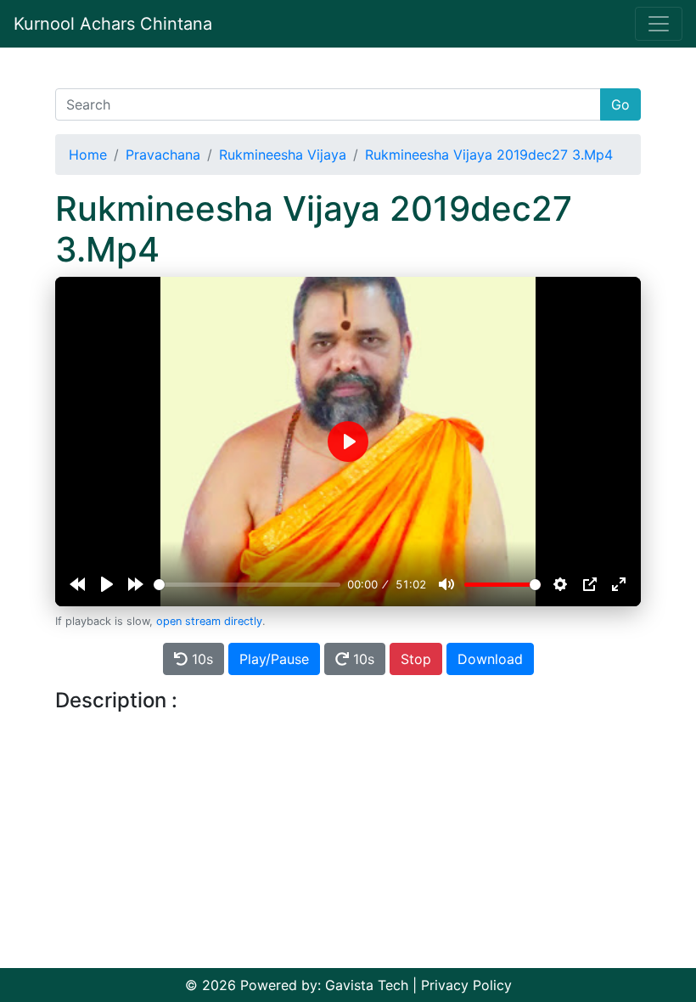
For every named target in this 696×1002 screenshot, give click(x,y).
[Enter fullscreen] (618, 584)
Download (490, 658)
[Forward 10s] (135, 584)
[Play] (107, 584)
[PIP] (589, 584)
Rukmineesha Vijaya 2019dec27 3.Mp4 (489, 154)
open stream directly (209, 621)
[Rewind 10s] (77, 584)
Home (88, 154)
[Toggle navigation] (658, 24)
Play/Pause (274, 658)
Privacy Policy (466, 985)
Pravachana (163, 154)
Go (620, 104)
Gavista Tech (366, 985)
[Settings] (560, 584)
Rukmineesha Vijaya (282, 154)
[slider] (247, 585)
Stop (416, 658)
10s (200, 658)
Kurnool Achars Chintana (113, 24)
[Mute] (446, 584)
